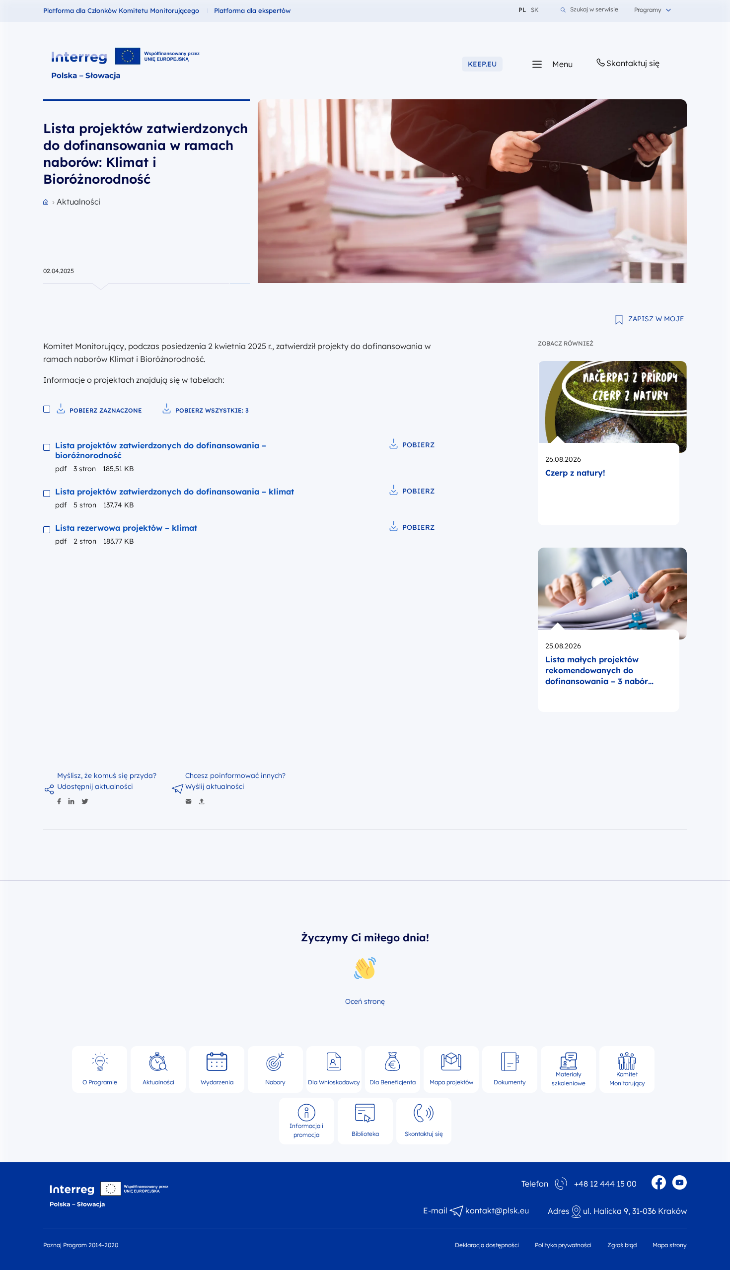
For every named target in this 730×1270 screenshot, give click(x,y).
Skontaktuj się (632, 63)
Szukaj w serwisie (594, 9)
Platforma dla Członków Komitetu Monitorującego (121, 10)
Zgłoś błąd (622, 1245)
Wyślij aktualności (214, 786)
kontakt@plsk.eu (497, 1210)
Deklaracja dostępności (487, 1245)
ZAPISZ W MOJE (656, 318)
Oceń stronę (365, 1001)
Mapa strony (670, 1245)
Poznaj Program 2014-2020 (80, 1245)
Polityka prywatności (563, 1245)
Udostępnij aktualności (95, 786)
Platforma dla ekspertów (252, 10)
